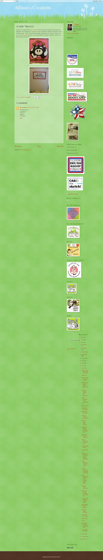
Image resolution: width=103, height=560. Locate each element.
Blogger (58, 557)
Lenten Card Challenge (84, 408)
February (84, 536)
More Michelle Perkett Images (85, 506)
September (84, 354)
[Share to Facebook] (39, 97)
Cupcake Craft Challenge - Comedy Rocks (85, 500)
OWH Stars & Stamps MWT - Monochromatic (85, 385)
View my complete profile (72, 33)
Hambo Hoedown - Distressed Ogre (85, 441)
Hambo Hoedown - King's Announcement (85, 400)
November (84, 348)
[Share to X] (37, 97)
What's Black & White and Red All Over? (85, 525)
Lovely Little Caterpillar (85, 530)
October (84, 352)
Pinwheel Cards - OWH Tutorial (84, 422)
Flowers (83, 521)
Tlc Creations (23, 107)
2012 (82, 340)
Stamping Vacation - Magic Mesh (85, 417)
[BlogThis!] (36, 97)
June (83, 363)
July (83, 360)
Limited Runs (25, 35)
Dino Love (84, 375)
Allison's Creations (32, 7)
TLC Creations (33, 30)
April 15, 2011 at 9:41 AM (33, 107)
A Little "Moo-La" (85, 450)
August (83, 358)
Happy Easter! (85, 405)
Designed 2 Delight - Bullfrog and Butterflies (84, 392)
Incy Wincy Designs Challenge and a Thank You (85, 493)
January (84, 539)
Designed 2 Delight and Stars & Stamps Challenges (85, 456)
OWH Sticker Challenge (85, 412)
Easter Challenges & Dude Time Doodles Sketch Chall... (85, 479)
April (83, 368)
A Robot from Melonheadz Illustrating (85, 371)
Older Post (60, 146)
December (84, 344)
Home (39, 146)
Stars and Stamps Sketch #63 (85, 487)
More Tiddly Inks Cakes (85, 515)
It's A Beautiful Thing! (85, 446)
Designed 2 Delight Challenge (84, 511)
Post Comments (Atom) (26, 150)
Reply (21, 118)
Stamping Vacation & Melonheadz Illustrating (85, 471)
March (83, 534)
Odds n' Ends (84, 518)
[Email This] (34, 97)
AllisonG (77, 24)
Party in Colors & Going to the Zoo (85, 379)
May (83, 365)
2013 (82, 337)
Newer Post (18, 146)
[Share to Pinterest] (40, 97)
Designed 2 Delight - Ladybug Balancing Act (84, 429)
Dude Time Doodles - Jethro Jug (84, 436)
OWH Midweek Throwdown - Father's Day (85, 463)
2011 (82, 342)
